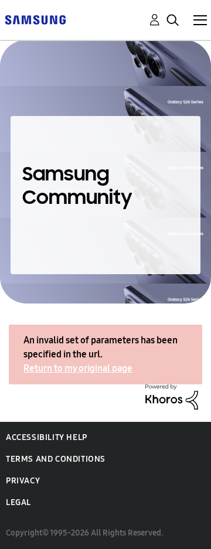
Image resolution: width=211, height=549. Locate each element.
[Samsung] (35, 19)
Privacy (23, 481)
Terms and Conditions (56, 459)
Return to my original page (77, 368)
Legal (18, 502)
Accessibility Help (46, 437)
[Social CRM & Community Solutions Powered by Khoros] (171, 395)
